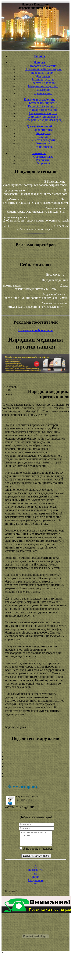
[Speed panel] (35, 753)
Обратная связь (43, 156)
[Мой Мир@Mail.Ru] (35, 776)
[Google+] (35, 756)
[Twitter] (35, 770)
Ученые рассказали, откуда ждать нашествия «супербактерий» (38, 305)
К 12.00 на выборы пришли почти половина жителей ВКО (35, 221)
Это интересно (43, 146)
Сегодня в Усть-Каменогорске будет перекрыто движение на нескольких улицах (33, 213)
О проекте (43, 163)
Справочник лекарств (43, 113)
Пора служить (55, 274)
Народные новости (43, 72)
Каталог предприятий (43, 103)
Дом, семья (43, 76)
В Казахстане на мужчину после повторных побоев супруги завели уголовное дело (35, 186)
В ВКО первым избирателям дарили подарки (43, 227)
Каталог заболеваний (43, 109)
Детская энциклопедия (43, 116)
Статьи (43, 136)
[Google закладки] (35, 759)
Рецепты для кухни (43, 140)
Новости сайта (43, 129)
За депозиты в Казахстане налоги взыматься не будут (35, 201)
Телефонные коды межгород (43, 120)
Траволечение (43, 93)
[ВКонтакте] (35, 763)
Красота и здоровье (43, 82)
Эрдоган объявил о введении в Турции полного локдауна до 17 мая (36, 296)
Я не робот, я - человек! (38, 848)
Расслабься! (43, 89)
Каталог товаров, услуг (43, 106)
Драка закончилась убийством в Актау (41, 287)
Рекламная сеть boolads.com (35, 330)
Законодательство (43, 79)
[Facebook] (35, 766)
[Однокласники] (35, 773)
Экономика (43, 143)
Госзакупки (43, 133)
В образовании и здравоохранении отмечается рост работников (35, 195)
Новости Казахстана (43, 65)
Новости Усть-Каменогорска (43, 69)
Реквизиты (43, 160)
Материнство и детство (43, 86)
